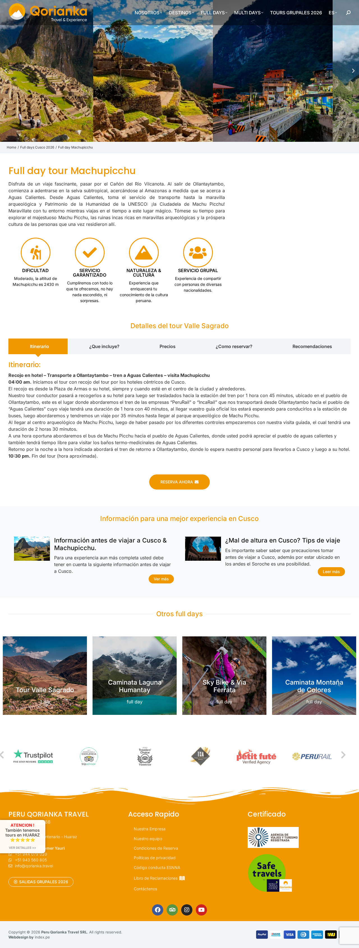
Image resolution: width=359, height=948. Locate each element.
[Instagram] (186, 909)
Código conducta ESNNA (157, 867)
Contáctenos (145, 888)
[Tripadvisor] (172, 909)
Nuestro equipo (148, 838)
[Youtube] (201, 909)
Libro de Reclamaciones (156, 878)
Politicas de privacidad (155, 857)
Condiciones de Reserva (156, 848)
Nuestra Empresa (149, 828)
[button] (5, 71)
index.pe (42, 937)
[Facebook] (157, 909)
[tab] (38, 346)
